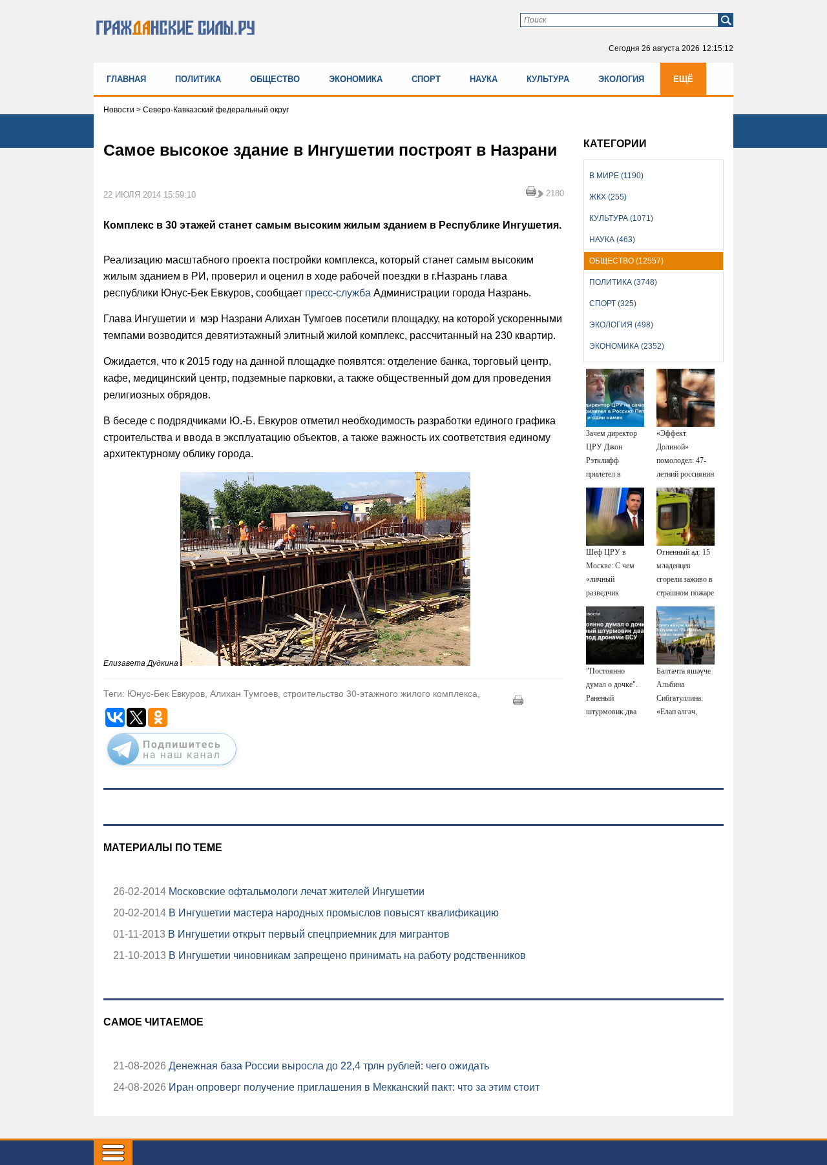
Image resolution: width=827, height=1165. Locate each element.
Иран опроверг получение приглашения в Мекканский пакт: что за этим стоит (352, 1087)
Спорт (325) (612, 303)
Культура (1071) (621, 218)
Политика (198, 79)
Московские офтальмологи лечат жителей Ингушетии (295, 891)
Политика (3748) (623, 282)
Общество (275, 79)
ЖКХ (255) (608, 196)
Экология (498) (621, 324)
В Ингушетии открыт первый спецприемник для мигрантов (307, 934)
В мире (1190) (616, 175)
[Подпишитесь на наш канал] (171, 767)
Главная (126, 79)
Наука (483, 79)
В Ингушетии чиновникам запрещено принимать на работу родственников (346, 955)
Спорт (426, 79)
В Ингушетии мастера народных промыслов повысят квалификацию (332, 912)
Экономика (355, 79)
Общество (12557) (626, 260)
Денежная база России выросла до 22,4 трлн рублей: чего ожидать (327, 1065)
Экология (621, 79)
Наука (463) (612, 239)
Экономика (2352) (626, 346)
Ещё (683, 79)
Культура (548, 79)
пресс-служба (338, 292)
